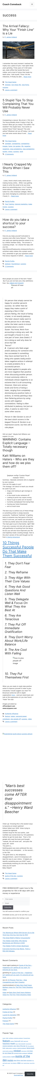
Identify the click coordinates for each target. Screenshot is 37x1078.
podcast (7, 264)
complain (8, 143)
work (21, 151)
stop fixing (25, 85)
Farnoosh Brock (26, 1038)
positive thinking (7, 1056)
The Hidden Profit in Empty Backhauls (16, 946)
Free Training (9, 204)
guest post (25, 1041)
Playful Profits (9, 201)
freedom (12, 1041)
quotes (10, 1060)
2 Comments (9, 154)
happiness (6, 1043)
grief (22, 1041)
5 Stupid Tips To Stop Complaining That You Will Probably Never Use (18, 105)
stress (10, 151)
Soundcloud (15, 264)
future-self (17, 1041)
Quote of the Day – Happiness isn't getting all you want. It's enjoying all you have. (17, 967)
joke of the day (20, 1046)
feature (7, 716)
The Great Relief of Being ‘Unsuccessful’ (16, 938)
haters (13, 716)
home (10, 146)
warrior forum (26, 1063)
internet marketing (21, 204)
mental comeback (21, 1048)
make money (9, 1048)
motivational (24, 1051)
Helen (5, 992)
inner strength (21, 1043)
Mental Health (30, 1048)
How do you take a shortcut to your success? (16, 223)
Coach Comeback (12, 4)
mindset (7, 85)
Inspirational (28, 1043)
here (13, 695)
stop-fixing (17, 1060)
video (30, 719)
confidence (11, 1038)
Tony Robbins (14, 1063)
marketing (14, 1048)
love (4, 1048)
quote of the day (10, 876)
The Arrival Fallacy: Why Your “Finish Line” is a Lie (18, 29)
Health (12, 1043)
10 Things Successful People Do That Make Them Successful (18, 549)
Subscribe (30, 1074)
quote (13, 1056)
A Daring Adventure (13, 537)
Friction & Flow (8, 1012)
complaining (16, 143)
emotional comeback (18, 1038)
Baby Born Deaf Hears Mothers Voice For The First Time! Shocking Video (18, 987)
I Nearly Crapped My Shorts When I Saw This (17, 167)
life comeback (31, 1046)
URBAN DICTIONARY (16, 283)
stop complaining (16, 149)
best (7, 1038)
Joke (14, 1046)
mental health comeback (8, 1051)
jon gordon (17, 146)
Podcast (5, 1021)
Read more (27, 77)
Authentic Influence (11, 714)
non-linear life (16, 85)
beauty (4, 1038)
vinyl (22, 1063)
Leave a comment (11, 90)
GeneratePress (18, 1075)
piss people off (16, 719)
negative (27, 146)
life (22, 146)
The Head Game (10, 82)
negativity (6, 149)
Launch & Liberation (9, 1015)
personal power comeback (20, 1053)
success (5, 87)
